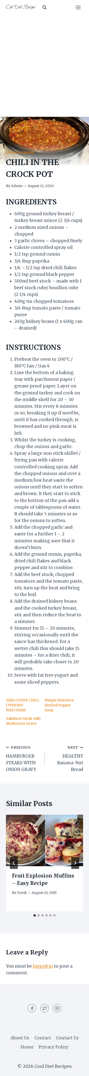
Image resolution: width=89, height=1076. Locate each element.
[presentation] (44, 840)
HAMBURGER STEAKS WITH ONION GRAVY (21, 758)
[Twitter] (44, 1008)
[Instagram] (57, 1008)
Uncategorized (20, 152)
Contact (42, 1038)
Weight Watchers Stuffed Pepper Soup (58, 705)
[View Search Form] (44, 7)
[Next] (75, 863)
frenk (22, 893)
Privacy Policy (53, 1047)
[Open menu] (78, 7)
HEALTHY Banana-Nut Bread (70, 758)
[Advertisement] (44, 61)
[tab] (34, 915)
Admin (17, 186)
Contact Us (67, 1038)
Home (27, 1047)
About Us (19, 1038)
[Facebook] (32, 1008)
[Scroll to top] (76, 1068)
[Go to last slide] (14, 863)
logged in (43, 966)
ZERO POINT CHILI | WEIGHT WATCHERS (22, 705)
